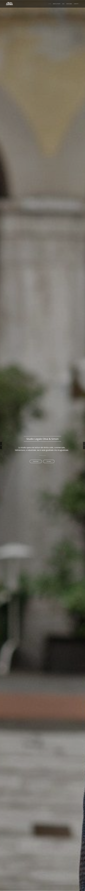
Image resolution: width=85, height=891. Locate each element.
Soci (63, 3)
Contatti (76, 3)
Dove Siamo (69, 3)
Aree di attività (56, 3)
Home (49, 3)
